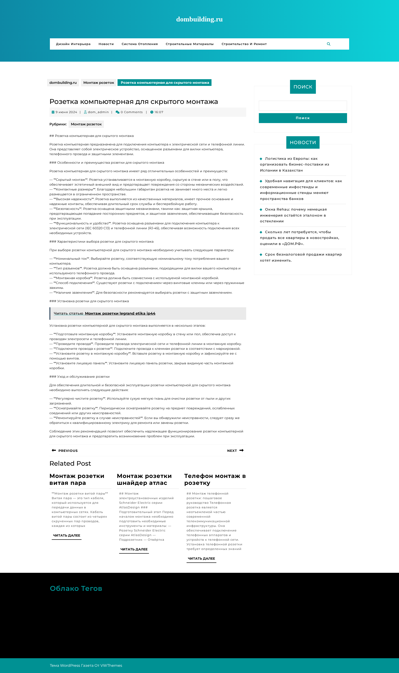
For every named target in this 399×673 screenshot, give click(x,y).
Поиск (302, 87)
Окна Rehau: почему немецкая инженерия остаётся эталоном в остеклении (293, 215)
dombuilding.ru (199, 19)
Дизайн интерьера (73, 44)
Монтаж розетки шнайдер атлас (144, 479)
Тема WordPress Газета (72, 665)
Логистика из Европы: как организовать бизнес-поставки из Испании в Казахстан (294, 164)
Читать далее (67, 536)
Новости (106, 44)
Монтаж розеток (98, 82)
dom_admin (98, 112)
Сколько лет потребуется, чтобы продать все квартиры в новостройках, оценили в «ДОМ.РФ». (299, 238)
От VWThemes (108, 665)
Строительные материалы (190, 44)
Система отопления (140, 44)
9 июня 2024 (66, 112)
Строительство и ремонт (244, 44)
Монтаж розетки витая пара (77, 479)
